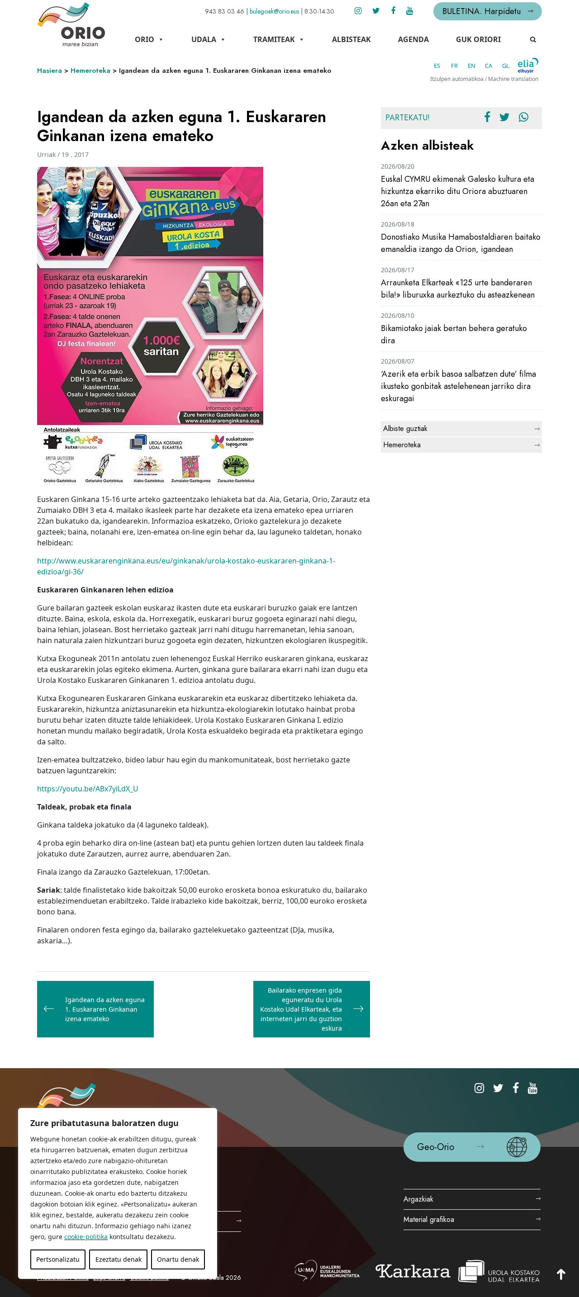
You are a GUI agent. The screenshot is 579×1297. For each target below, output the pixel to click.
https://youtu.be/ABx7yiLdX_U (87, 789)
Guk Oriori (478, 39)
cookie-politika (86, 1236)
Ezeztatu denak (118, 1259)
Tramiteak (274, 39)
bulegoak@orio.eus (274, 11)
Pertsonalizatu (58, 1259)
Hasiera (49, 71)
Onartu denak (178, 1259)
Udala (203, 39)
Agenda (413, 39)
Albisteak (351, 39)
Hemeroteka (90, 71)
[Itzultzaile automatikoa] (528, 65)
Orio (144, 39)
